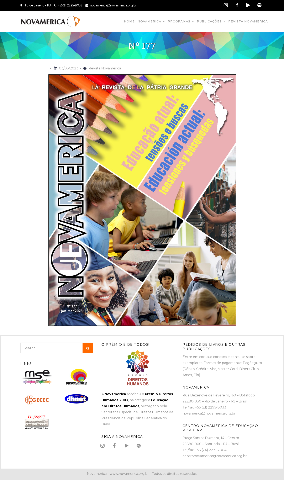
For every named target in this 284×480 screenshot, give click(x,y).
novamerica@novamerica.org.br (113, 5)
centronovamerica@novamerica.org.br (215, 456)
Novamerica (149, 21)
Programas (179, 21)
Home (129, 21)
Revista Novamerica (248, 21)
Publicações (209, 21)
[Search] (88, 348)
